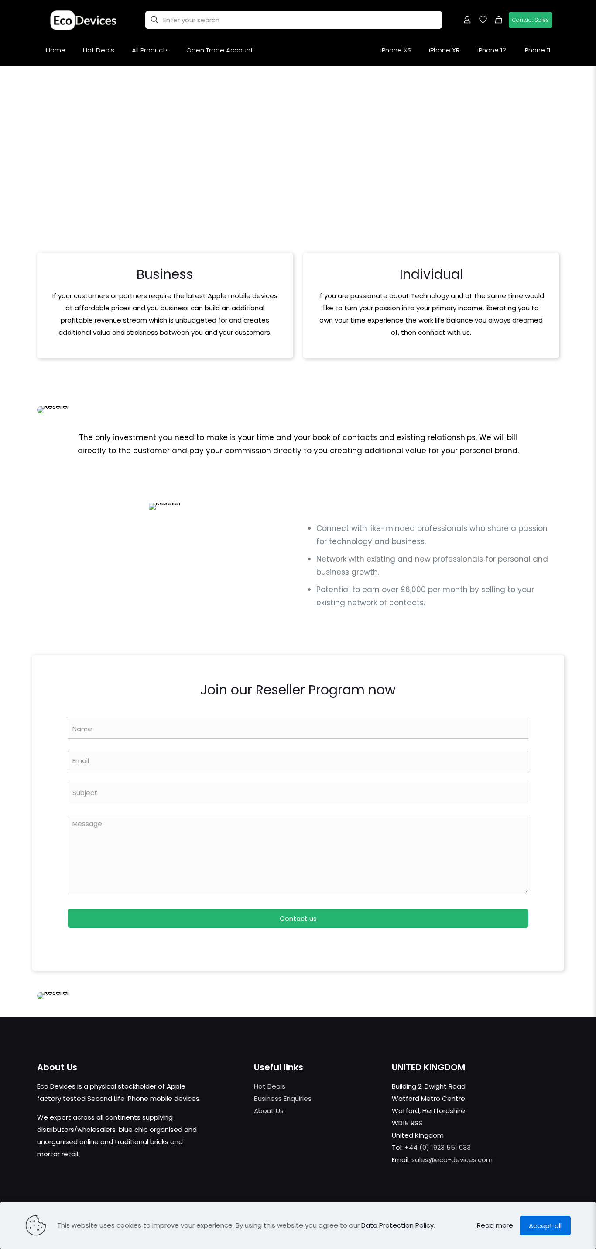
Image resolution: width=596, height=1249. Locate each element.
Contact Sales (530, 20)
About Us (269, 1110)
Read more (495, 1225)
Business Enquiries (283, 1098)
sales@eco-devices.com (452, 1159)
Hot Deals (269, 1086)
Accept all (545, 1225)
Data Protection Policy (397, 1225)
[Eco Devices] (83, 19)
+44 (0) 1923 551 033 (437, 1147)
